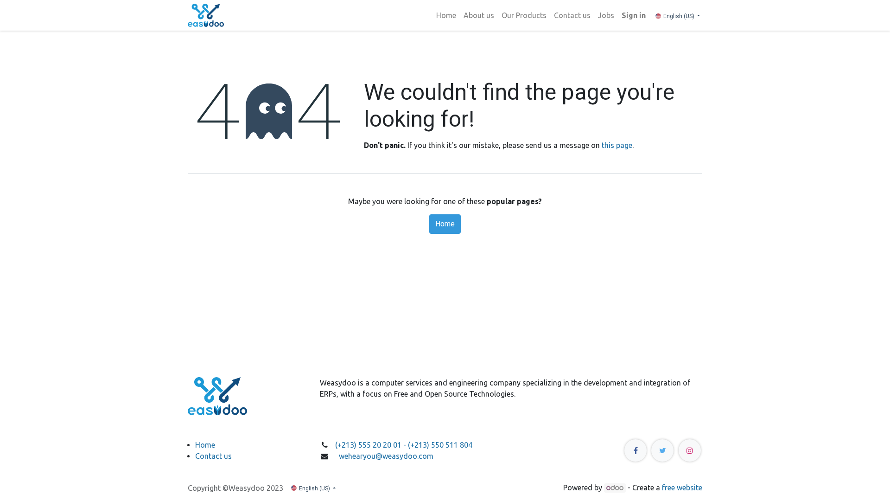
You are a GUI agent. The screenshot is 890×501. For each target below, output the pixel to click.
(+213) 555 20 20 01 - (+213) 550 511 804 (404, 445)
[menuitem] (446, 15)
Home (445, 223)
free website (682, 487)
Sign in (634, 15)
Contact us (213, 456)
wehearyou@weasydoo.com (386, 456)
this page (617, 145)
